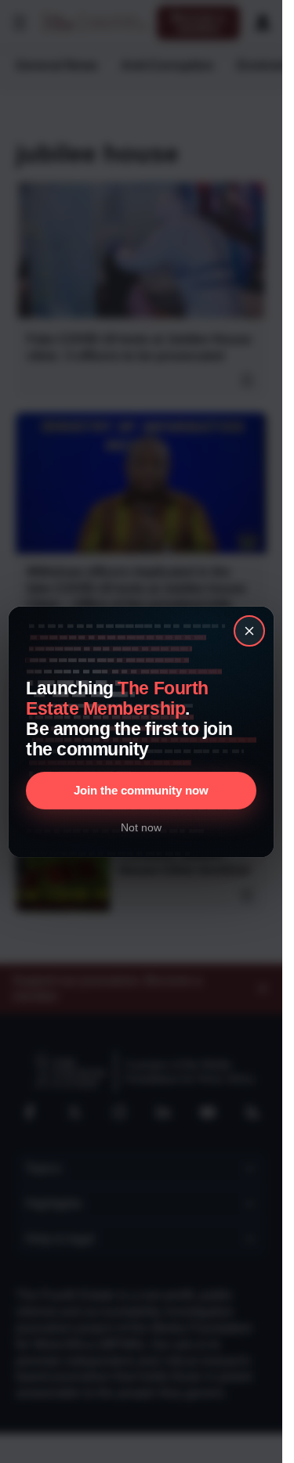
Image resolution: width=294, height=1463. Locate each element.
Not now (141, 828)
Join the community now (141, 790)
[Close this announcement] (249, 631)
